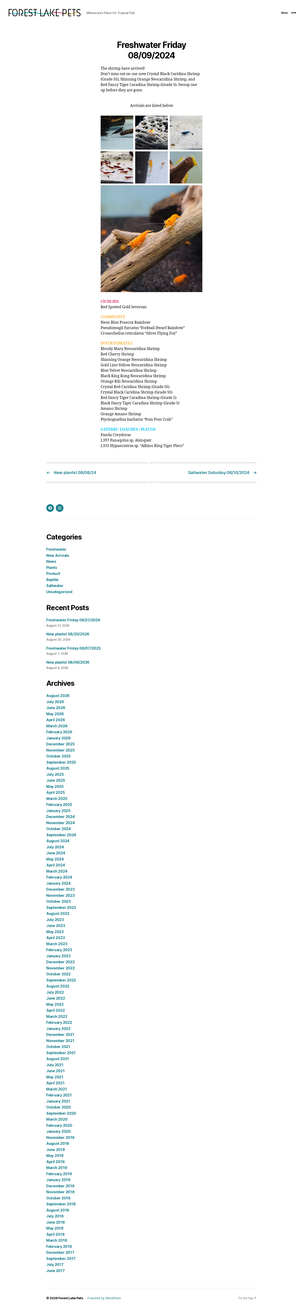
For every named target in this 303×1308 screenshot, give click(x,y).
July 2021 (54, 1065)
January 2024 (58, 883)
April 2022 (55, 1010)
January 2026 (58, 738)
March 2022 (56, 1016)
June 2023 (55, 925)
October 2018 (58, 1198)
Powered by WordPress (104, 1298)
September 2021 (61, 1053)
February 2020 (59, 1125)
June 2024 (55, 853)
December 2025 (60, 744)
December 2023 (60, 889)
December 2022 (60, 962)
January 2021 (58, 1101)
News (51, 561)
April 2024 (55, 865)
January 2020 (58, 1131)
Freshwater (56, 549)
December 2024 (60, 817)
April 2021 (55, 1083)
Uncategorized (59, 592)
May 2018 (54, 1228)
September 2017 (61, 1258)
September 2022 (61, 980)
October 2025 (58, 756)
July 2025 (55, 774)
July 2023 (55, 919)
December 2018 (60, 1186)
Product (53, 573)
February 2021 (59, 1095)
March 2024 (56, 871)
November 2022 (60, 968)
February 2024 (59, 877)
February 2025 (59, 804)
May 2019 (54, 1155)
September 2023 (61, 907)
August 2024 (57, 841)
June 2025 (55, 780)
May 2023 (55, 932)
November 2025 (60, 750)
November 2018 (60, 1192)
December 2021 (60, 1034)
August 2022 (57, 986)
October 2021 (58, 1047)
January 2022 (58, 1028)
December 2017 (60, 1252)
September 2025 (61, 762)
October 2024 (58, 829)
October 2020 (58, 1107)
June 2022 (55, 998)
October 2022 (58, 974)
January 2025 (58, 811)
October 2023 (58, 901)
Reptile (52, 580)
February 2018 (59, 1246)
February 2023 (59, 950)
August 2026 (57, 695)
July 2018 (55, 1216)
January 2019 (58, 1180)
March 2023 (56, 944)
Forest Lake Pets (70, 1298)
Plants (51, 567)
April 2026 (55, 720)
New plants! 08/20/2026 (67, 634)
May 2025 (55, 786)
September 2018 (61, 1204)
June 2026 (55, 708)
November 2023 (60, 895)
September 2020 (61, 1113)
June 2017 (55, 1271)
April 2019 (55, 1162)
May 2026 (55, 714)
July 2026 (55, 702)
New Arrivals (57, 555)
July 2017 (54, 1264)
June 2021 (55, 1071)
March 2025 (56, 798)
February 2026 (59, 732)
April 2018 (55, 1234)
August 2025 (57, 768)
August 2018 (57, 1210)
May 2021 (54, 1077)
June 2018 (55, 1222)
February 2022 (59, 1022)
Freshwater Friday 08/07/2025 (73, 648)
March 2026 (56, 726)
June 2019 (55, 1149)
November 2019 (60, 1137)
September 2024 (61, 835)
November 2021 (60, 1041)
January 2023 (58, 956)
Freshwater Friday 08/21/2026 (73, 620)
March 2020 (56, 1119)
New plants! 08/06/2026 (67, 662)
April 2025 (55, 792)
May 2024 (55, 859)
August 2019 (57, 1143)
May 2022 (55, 1004)
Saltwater (54, 585)
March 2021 (56, 1089)
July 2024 (55, 847)
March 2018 (56, 1240)
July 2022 (55, 992)
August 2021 (57, 1059)
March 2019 (56, 1168)
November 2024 (60, 823)
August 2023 (57, 913)
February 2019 (59, 1174)
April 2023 (55, 938)
